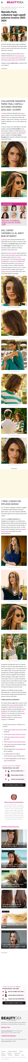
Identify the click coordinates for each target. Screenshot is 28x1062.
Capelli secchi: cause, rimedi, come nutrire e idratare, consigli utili (12, 885)
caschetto (4, 239)
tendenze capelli (12, 756)
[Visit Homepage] (15, 2)
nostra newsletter (14, 705)
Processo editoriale (12, 1051)
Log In (22, 1055)
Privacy (3, 1053)
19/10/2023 (3, 24)
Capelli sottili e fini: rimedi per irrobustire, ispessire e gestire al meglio (13, 945)
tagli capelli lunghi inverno (12, 60)
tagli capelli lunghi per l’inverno (16, 737)
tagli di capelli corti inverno (15, 729)
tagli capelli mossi (14, 255)
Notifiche (10, 1055)
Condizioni (9, 1053)
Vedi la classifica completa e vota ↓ (14, 785)
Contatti (21, 1051)
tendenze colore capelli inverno (16, 742)
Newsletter (3, 1055)
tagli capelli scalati (20, 259)
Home (2, 7)
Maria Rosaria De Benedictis (14, 802)
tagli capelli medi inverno (15, 58)
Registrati (17, 1055)
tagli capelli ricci (20, 749)
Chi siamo (3, 1051)
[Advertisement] (14, 83)
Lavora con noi (17, 1053)
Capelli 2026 (7, 7)
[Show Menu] (2, 2)
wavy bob (11, 253)
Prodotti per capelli (8, 831)
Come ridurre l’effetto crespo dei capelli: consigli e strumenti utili (11, 905)
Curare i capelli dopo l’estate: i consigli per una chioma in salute (13, 845)
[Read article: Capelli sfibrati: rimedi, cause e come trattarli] (14, 919)
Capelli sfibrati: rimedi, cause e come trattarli (13, 925)
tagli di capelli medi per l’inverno (17, 734)
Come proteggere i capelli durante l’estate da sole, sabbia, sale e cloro (12, 865)
